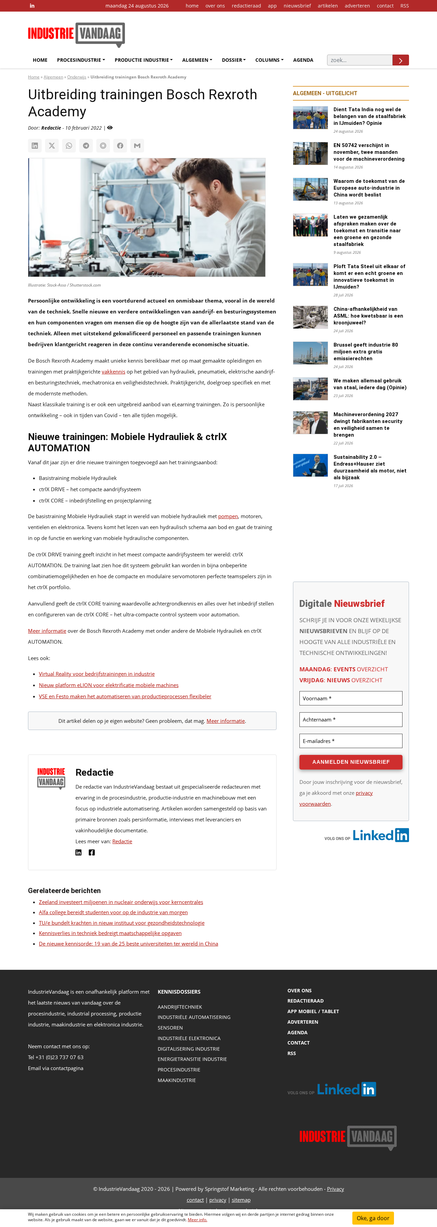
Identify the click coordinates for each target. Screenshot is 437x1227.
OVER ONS (299, 990)
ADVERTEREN (302, 1022)
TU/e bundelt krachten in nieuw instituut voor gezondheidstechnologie (122, 922)
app (272, 5)
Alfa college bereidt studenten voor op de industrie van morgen (113, 912)
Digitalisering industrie (189, 1049)
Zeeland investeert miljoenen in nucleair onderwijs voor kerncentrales (121, 902)
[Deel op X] (52, 145)
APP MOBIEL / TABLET (313, 1011)
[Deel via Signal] (103, 145)
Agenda (303, 60)
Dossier (232, 60)
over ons (215, 5)
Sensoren (170, 1027)
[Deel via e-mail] (137, 145)
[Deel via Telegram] (86, 145)
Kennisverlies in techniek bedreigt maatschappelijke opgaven (110, 933)
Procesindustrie (79, 60)
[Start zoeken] (401, 60)
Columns (267, 60)
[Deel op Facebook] (120, 145)
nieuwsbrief (297, 5)
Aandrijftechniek (180, 1007)
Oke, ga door (373, 1218)
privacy (217, 1199)
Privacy (335, 1188)
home (192, 5)
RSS (404, 5)
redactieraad (246, 5)
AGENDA (297, 1032)
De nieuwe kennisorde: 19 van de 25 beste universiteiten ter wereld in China (128, 943)
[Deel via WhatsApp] (69, 145)
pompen (228, 516)
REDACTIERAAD (305, 1000)
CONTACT (298, 1042)
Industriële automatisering (194, 1017)
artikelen (328, 5)
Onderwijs (76, 77)
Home (40, 60)
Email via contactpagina (55, 1068)
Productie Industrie (142, 60)
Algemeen (195, 60)
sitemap (241, 1199)
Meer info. (197, 1220)
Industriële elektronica (189, 1038)
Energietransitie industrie (192, 1059)
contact (385, 5)
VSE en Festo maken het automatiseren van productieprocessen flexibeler (125, 696)
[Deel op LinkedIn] (35, 145)
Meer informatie (47, 630)
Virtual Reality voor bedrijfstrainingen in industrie (97, 673)
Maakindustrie (177, 1080)
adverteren (357, 5)
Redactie (122, 841)
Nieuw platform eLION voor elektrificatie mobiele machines (109, 685)
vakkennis (113, 371)
